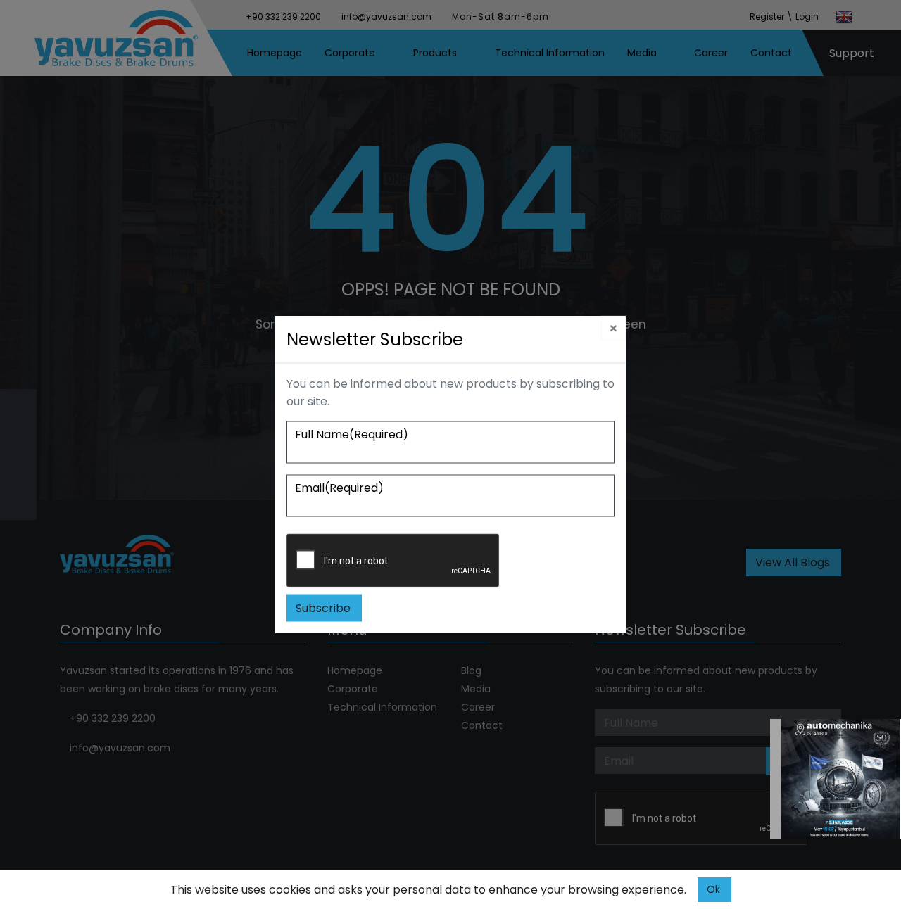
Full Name (351, 434)
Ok (713, 889)
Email (339, 488)
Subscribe (323, 608)
